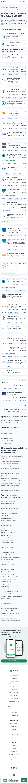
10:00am (10, 235)
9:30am (8, 97)
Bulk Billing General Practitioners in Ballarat (10, 506)
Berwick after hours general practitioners (10, 488)
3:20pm (16, 86)
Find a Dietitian (14, 695)
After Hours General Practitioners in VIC (8, 7)
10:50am (8, 107)
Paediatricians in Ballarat (6, 588)
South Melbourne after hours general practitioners (12, 480)
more (24, 64)
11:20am (16, 140)
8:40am (21, 290)
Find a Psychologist (14, 692)
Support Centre (14, 737)
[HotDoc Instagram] (16, 768)
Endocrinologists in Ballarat (7, 559)
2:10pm (8, 210)
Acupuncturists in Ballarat (6, 523)
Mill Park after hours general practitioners (10, 468)
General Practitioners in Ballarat (8, 567)
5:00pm (16, 128)
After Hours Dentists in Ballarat (8, 501)
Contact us (14, 751)
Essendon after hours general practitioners (10, 466)
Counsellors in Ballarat (5, 537)
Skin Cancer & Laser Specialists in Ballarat (10, 613)
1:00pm (10, 185)
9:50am (10, 150)
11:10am (14, 107)
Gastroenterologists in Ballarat (7, 564)
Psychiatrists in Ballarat (6, 601)
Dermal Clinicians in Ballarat (7, 547)
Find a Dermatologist (14, 701)
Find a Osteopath (14, 698)
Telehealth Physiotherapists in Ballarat (9, 513)
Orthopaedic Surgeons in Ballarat (8, 584)
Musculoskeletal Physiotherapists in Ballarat (10, 571)
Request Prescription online (7, 436)
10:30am (16, 235)
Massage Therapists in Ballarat (7, 569)
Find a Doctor (14, 678)
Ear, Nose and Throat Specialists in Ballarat (10, 557)
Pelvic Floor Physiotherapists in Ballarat (9, 591)
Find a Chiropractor (14, 689)
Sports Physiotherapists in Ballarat (8, 618)
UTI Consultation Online (6, 443)
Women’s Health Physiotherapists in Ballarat (10, 620)
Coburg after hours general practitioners (10, 463)
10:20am (16, 276)
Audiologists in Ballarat (6, 525)
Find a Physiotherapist (14, 684)
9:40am (14, 97)
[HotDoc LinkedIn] (14, 768)
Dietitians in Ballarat (5, 554)
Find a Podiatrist (14, 686)
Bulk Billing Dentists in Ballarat (7, 503)
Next (24, 405)
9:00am (14, 64)
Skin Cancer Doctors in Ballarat (8, 610)
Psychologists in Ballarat (6, 603)
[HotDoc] (4, 2)
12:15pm (16, 312)
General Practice (14, 723)
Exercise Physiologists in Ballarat (8, 562)
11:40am (16, 74)
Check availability (6, 260)
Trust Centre (14, 760)
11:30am (10, 74)
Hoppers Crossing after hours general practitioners (12, 456)
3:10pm (10, 86)
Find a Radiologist (14, 704)
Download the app (14, 661)
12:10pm (14, 163)
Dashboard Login (14, 734)
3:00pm (10, 366)
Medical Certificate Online (6, 433)
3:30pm (10, 128)
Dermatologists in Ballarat (6, 549)
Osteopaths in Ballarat (5, 586)
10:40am (21, 97)
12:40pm (16, 333)
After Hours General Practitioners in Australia (9, 5)
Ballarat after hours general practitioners (10, 485)
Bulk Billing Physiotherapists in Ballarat (9, 508)
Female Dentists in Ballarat (6, 518)
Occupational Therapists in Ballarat (8, 579)
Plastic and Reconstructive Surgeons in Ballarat (11, 596)
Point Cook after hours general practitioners (10, 458)
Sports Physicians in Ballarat (7, 615)
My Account (14, 709)
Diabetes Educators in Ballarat (7, 552)
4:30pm (14, 400)
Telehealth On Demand (6, 431)
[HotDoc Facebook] (11, 768)
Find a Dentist (14, 681)
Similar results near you (14, 411)
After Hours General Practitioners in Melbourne (11, 420)
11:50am (21, 107)
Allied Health (14, 726)
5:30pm (21, 400)
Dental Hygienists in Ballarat (7, 540)
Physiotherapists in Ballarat (7, 593)
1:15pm (16, 185)
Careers (14, 748)
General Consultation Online (7, 438)
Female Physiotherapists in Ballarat (8, 520)
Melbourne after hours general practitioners (10, 490)
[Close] (1, 780)
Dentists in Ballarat (5, 545)
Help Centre (14, 712)
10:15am (16, 249)
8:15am (8, 64)
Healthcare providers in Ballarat (8, 623)
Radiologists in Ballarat (6, 606)
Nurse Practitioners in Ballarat (7, 574)
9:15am (10, 198)
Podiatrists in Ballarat (5, 598)
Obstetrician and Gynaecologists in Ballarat (10, 576)
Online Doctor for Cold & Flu (7, 440)
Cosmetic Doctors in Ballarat (7, 535)
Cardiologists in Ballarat (6, 528)
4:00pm (8, 400)
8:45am (10, 343)
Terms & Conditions (14, 754)
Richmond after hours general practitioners (10, 475)
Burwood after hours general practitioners (10, 473)
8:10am (14, 290)
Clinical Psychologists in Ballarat (8, 532)
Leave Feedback (14, 715)
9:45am (21, 64)
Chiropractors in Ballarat (6, 530)
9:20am (16, 118)
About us (14, 745)
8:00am (8, 290)
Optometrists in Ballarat (6, 581)
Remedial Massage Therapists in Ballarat (9, 608)
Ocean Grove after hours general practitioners (11, 461)
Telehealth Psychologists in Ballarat (8, 515)
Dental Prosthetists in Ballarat (7, 542)
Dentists (14, 729)
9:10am (10, 118)
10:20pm (16, 300)
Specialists (14, 732)
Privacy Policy (14, 757)
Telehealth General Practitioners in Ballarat (10, 510)
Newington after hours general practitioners (10, 483)
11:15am (10, 377)
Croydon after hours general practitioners (10, 478)
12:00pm (17, 388)
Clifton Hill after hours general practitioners (10, 471)
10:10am (16, 150)
